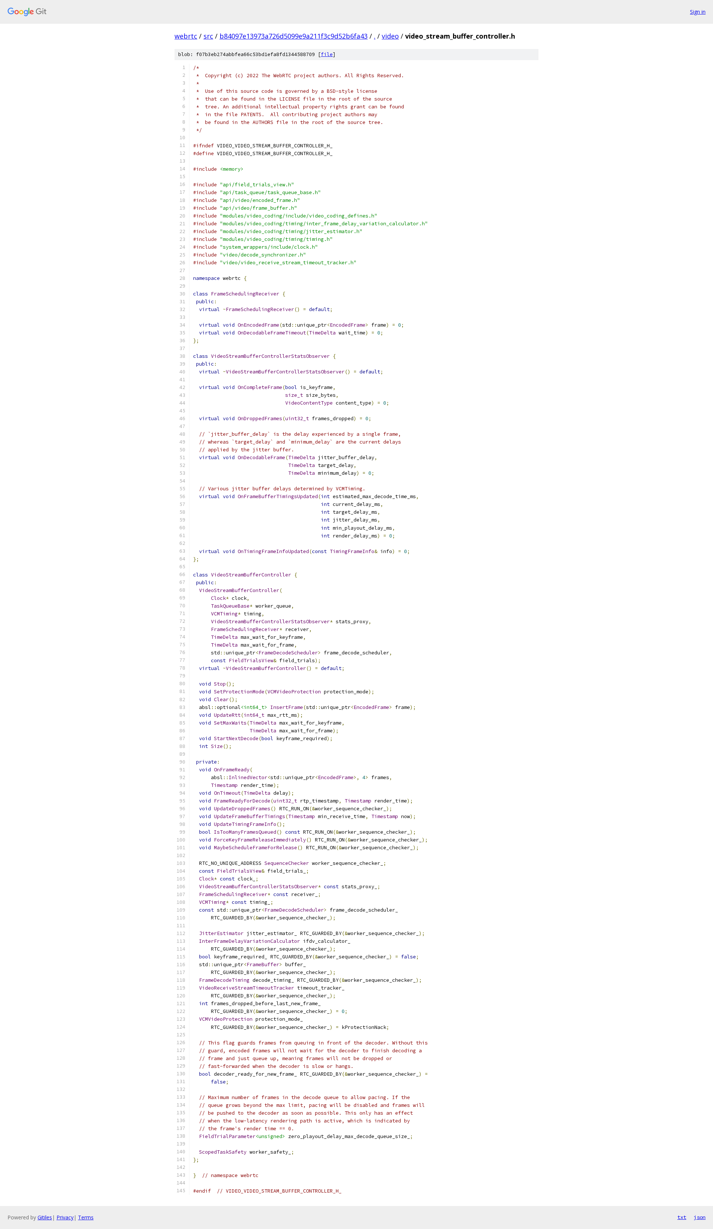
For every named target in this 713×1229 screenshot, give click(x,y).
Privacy (65, 1217)
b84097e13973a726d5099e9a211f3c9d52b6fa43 (293, 36)
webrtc (186, 36)
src (208, 36)
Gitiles (45, 1217)
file (327, 54)
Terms (86, 1217)
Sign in (698, 11)
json (700, 1217)
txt (681, 1217)
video (390, 36)
